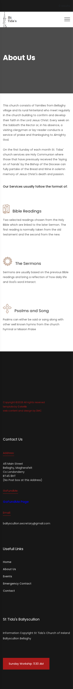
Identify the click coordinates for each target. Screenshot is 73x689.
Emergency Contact (17, 583)
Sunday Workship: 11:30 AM (26, 664)
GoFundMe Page (16, 501)
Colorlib (22, 406)
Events (7, 576)
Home (7, 562)
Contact (9, 591)
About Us (9, 569)
